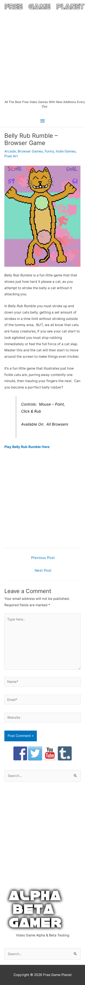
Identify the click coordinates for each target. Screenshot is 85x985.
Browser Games (30, 151)
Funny (49, 151)
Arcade (10, 151)
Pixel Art (11, 156)
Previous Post (43, 557)
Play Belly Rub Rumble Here (26, 447)
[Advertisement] (42, 55)
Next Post (43, 570)
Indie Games (66, 151)
